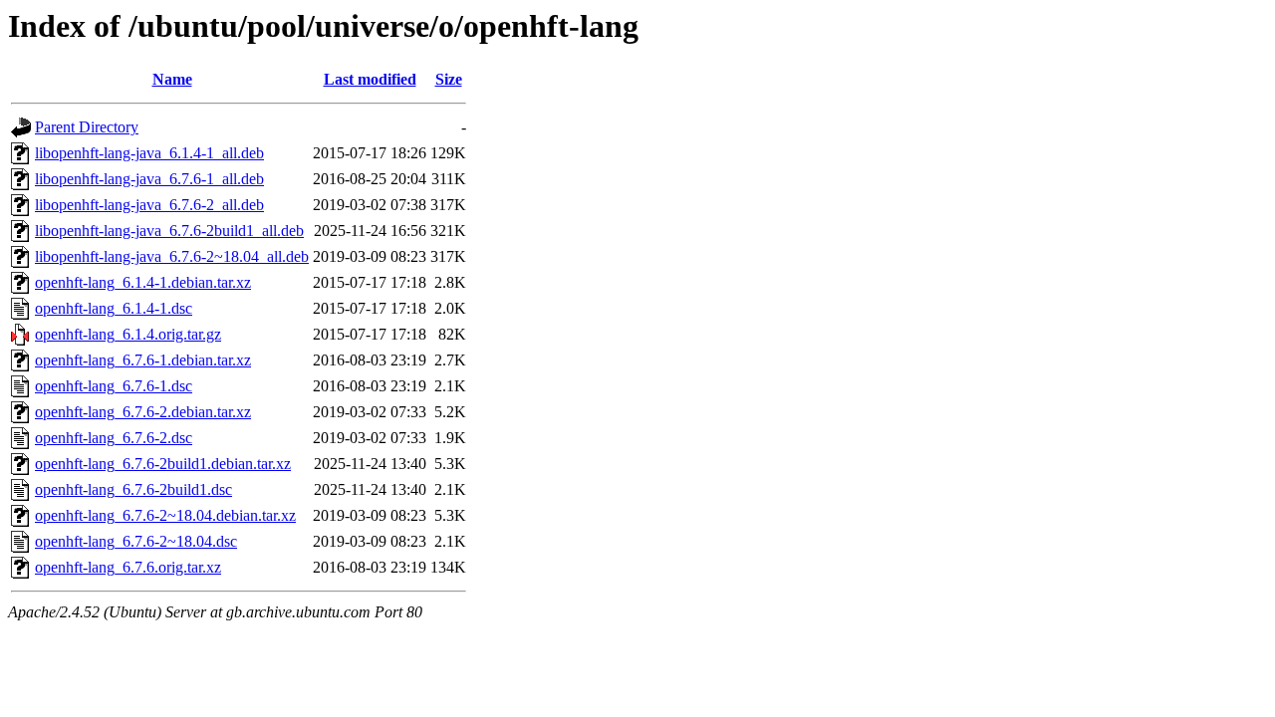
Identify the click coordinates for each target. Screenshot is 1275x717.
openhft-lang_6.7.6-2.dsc (113, 437)
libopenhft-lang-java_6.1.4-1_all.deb (149, 152)
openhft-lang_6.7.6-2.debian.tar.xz (143, 411)
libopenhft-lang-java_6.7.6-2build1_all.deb (169, 230)
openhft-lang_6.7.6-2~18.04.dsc (136, 541)
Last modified (370, 79)
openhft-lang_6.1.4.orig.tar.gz (128, 334)
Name (172, 79)
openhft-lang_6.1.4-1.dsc (113, 308)
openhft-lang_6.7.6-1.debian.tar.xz (143, 360)
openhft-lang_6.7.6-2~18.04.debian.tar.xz (165, 515)
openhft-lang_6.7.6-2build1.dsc (133, 489)
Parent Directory (86, 127)
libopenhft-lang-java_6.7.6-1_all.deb (149, 178)
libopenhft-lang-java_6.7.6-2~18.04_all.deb (172, 256)
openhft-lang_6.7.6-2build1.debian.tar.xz (163, 463)
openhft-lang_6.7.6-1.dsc (113, 385)
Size (448, 79)
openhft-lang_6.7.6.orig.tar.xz (128, 567)
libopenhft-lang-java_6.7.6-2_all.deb (149, 204)
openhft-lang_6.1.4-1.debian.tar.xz (143, 282)
